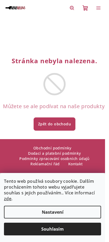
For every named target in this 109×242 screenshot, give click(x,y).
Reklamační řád (45, 163)
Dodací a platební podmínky (54, 153)
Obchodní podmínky (52, 147)
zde (7, 199)
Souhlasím (52, 229)
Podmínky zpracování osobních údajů (54, 158)
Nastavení (52, 212)
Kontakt (75, 163)
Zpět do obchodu (54, 123)
